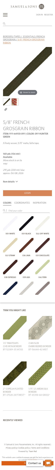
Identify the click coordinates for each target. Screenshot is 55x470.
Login (27, 193)
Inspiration (39, 203)
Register (48, 15)
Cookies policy (24, 448)
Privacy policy (11, 448)
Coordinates (22, 203)
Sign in (39, 15)
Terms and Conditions (40, 448)
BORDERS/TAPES (11, 36)
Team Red (33, 451)
